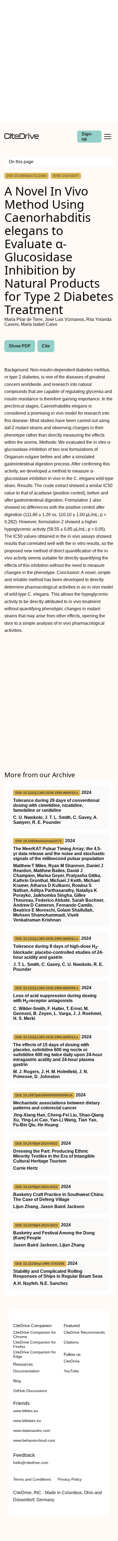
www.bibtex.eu (25, 1411)
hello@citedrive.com (30, 1462)
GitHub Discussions (30, 1391)
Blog (17, 1381)
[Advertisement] (59, 61)
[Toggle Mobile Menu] (108, 137)
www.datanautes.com (31, 1430)
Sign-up (87, 136)
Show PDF (20, 346)
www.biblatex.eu (27, 1420)
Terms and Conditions (32, 1479)
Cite (46, 346)
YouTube (71, 1371)
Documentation (26, 1371)
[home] (21, 137)
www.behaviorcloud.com (34, 1440)
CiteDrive (72, 1361)
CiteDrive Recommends (84, 1332)
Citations (71, 1342)
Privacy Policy (70, 1479)
